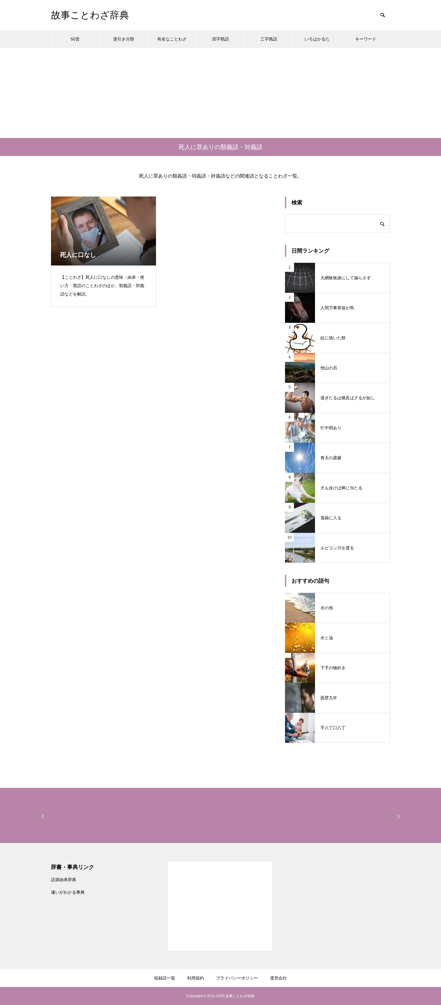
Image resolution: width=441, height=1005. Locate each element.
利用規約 (195, 978)
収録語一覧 (164, 978)
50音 (75, 39)
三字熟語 (268, 39)
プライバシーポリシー (237, 978)
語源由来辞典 (63, 879)
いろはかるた (317, 39)
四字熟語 (220, 39)
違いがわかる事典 (68, 892)
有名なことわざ (172, 39)
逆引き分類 (123, 39)
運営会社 (278, 978)
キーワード (365, 39)
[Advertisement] (220, 93)
